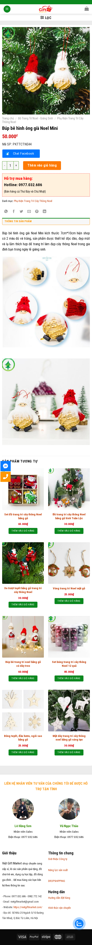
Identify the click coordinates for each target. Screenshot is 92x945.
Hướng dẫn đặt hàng (59, 897)
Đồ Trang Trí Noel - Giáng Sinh (35, 118)
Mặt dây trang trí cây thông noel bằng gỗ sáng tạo (69, 737)
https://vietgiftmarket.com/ (27, 907)
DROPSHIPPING (56, 881)
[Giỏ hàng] (87, 8)
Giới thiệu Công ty (57, 859)
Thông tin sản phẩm (18, 221)
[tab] (46, 222)
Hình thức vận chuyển (59, 907)
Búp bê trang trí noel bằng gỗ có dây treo (23, 663)
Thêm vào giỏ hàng (42, 165)
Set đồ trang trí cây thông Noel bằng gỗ (23, 516)
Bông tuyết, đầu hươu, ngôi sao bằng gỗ (23, 737)
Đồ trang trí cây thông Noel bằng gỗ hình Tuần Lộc (69, 516)
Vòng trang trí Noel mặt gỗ (69, 588)
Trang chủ (8, 118)
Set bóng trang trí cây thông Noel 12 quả (69, 663)
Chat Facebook (23, 153)
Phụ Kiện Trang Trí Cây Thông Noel (33, 201)
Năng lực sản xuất (58, 870)
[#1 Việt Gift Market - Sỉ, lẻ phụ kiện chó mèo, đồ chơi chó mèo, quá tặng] (46, 9)
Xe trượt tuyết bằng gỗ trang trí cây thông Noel (23, 590)
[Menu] (7, 9)
